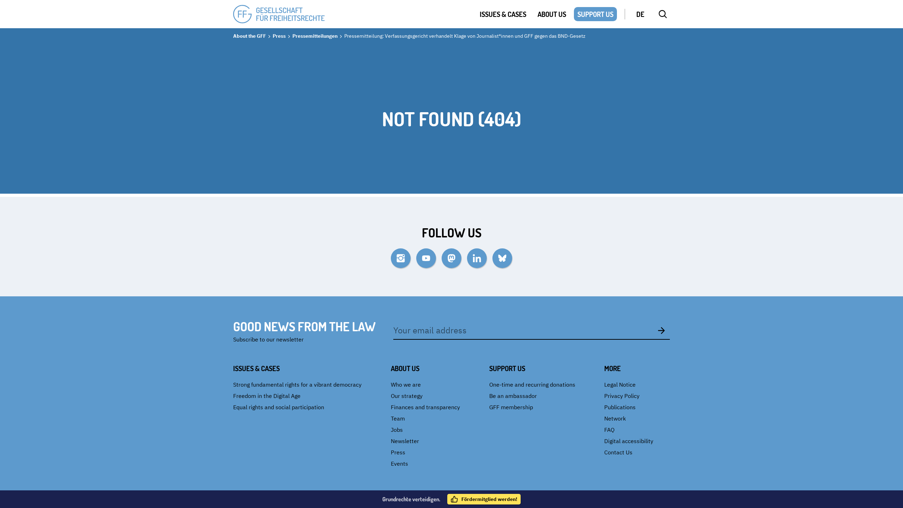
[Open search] (663, 14)
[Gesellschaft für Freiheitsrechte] (279, 14)
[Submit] (661, 330)
